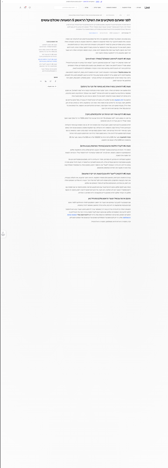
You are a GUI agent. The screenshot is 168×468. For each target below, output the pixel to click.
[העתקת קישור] (41, 81)
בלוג (120, 15)
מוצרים (139, 7)
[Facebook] (55, 81)
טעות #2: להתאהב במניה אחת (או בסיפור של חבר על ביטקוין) (48, 50)
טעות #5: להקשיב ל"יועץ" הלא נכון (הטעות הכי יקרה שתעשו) (48, 65)
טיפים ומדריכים (110, 15)
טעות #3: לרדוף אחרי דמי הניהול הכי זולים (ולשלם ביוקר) (48, 55)
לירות (128, 15)
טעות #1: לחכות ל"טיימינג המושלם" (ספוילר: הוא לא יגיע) (48, 45)
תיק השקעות (119, 100)
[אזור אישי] (20, 7)
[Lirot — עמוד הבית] (147, 8)
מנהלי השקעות (126, 7)
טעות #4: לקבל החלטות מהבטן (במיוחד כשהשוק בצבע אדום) (47, 60)
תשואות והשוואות (111, 7)
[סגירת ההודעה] (2, 2)
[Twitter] (50, 81)
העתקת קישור (92, 33)
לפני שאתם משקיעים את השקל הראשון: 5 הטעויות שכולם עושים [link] (85, 15)
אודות (86, 7)
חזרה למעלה (51, 86)
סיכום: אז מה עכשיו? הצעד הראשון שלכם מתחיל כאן (49, 70)
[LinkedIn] (46, 81)
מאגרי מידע (97, 7)
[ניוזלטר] (25, 7)
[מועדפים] (30, 7)
